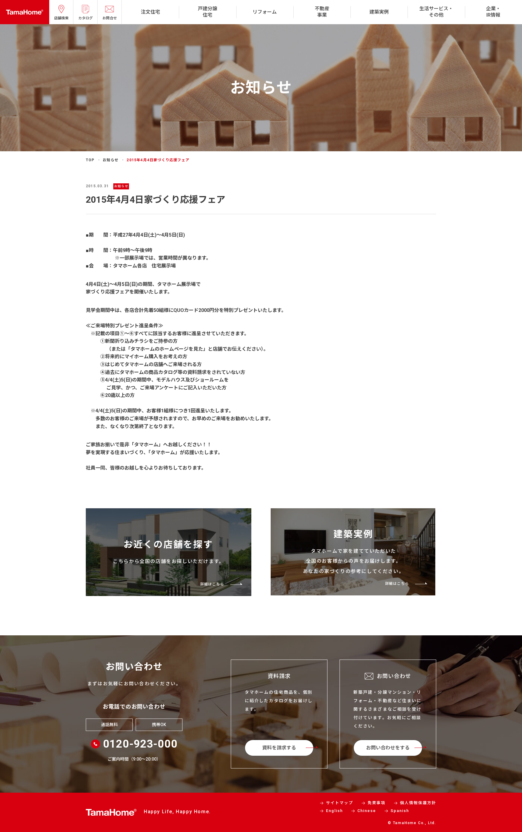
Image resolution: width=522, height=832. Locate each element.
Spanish (400, 810)
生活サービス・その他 (436, 12)
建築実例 (379, 12)
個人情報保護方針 (418, 803)
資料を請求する (279, 748)
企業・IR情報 (493, 12)
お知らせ (111, 160)
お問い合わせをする (388, 748)
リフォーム (265, 12)
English (334, 810)
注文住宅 (150, 12)
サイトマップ (339, 803)
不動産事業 (322, 12)
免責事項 (377, 803)
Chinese (366, 810)
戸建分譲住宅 (207, 12)
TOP (90, 160)
